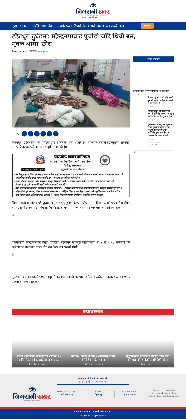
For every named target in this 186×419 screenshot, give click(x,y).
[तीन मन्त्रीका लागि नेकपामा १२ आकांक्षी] (153, 77)
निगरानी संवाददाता (19, 51)
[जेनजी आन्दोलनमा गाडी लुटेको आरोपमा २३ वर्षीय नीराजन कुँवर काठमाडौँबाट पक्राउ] (39, 344)
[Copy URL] (49, 133)
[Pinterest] (37, 133)
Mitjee (103, 415)
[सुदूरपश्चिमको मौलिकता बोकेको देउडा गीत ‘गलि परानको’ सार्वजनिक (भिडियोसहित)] (147, 344)
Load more (153, 144)
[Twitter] (30, 133)
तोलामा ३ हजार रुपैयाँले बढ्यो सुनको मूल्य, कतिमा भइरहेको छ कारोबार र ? (160, 101)
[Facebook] (24, 133)
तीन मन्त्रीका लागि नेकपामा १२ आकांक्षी (151, 91)
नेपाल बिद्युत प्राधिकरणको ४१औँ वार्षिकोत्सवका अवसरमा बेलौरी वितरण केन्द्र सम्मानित (161, 114)
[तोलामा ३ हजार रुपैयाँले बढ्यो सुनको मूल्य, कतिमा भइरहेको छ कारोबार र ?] (139, 101)
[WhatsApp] (43, 133)
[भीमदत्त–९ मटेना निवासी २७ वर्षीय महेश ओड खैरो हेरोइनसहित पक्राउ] (93, 344)
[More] (56, 133)
